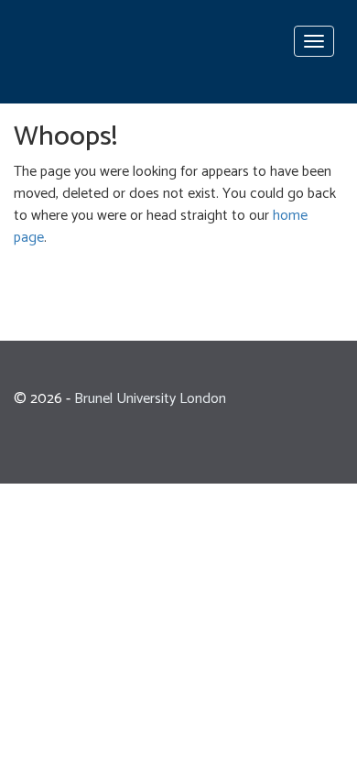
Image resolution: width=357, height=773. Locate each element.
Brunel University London (150, 398)
